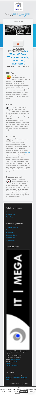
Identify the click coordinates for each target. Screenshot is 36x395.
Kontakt (15, 361)
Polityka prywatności (12, 365)
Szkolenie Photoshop (12, 227)
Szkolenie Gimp (10, 240)
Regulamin (9, 363)
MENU (17, 22)
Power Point (9, 217)
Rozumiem (23, 391)
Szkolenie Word (10, 212)
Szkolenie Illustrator (12, 230)
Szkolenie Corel (10, 237)
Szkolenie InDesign (11, 235)
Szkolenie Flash (10, 232)
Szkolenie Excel (10, 214)
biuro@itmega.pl (20, 16)
